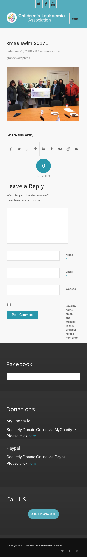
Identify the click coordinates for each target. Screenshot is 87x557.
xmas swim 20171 (27, 43)
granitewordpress (18, 58)
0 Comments (44, 51)
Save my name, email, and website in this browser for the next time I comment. (72, 325)
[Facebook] (46, 4)
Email (69, 274)
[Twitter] (39, 4)
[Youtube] (53, 4)
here (32, 436)
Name (69, 256)
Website (71, 288)
